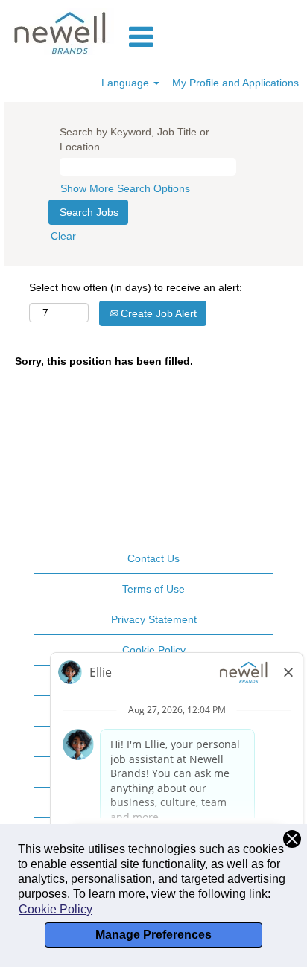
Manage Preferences (153, 934)
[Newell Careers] (61, 31)
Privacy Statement (154, 619)
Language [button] (126, 83)
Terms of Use (153, 589)
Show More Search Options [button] (125, 188)
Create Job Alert (157, 313)
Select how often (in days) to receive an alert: (135, 287)
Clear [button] (63, 236)
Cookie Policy (55, 909)
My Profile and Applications (235, 83)
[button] (214, 37)
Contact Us (153, 558)
